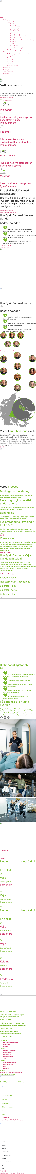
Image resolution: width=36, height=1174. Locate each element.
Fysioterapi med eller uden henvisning (22, 40)
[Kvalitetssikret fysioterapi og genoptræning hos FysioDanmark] (1, 114)
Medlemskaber (11, 60)
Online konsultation (16, 38)
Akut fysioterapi (15, 26)
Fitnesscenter (7, 155)
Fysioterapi (6, 20)
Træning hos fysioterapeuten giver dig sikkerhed (16, 164)
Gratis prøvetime (12, 58)
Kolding (5, 961)
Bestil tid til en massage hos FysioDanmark (15, 185)
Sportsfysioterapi (15, 46)
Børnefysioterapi (15, 34)
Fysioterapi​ (6, 109)
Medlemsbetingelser (13, 62)
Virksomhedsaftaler (13, 66)
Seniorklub (10, 64)
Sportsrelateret (11, 44)
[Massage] (3, 173)
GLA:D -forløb (14, 42)
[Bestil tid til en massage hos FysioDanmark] (1, 180)
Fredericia (6, 979)
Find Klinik (6, 74)
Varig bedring (14, 28)
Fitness (5, 52)
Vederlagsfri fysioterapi (14, 50)
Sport (3, 1111)
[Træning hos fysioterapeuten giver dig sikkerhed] (1, 160)
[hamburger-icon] (1, 18)
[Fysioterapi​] (5, 107)
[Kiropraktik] (2, 129)
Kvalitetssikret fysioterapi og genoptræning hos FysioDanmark (16, 120)
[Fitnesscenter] (3, 152)
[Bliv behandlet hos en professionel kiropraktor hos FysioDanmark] (1, 136)
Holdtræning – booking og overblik (18, 54)
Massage (6, 70)
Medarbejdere (6, 1103)
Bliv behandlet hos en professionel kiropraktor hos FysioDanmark (15, 142)
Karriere (4, 1099)
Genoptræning (14, 30)
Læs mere (6, 885)
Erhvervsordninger (7, 1107)
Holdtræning (14, 32)
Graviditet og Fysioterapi (18, 36)
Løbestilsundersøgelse (17, 48)
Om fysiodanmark (7, 1095)
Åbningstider (11, 56)
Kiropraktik (6, 68)
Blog (3, 1114)
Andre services (8, 72)
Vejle (3, 926)
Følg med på (7, 850)
